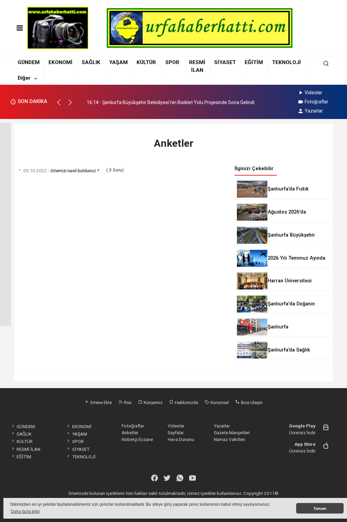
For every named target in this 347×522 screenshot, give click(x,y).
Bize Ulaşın (251, 402)
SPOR (172, 62)
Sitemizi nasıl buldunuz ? (61, 170)
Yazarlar (314, 111)
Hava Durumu (181, 439)
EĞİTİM (254, 62)
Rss (127, 402)
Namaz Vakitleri (229, 439)
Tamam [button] (319, 508)
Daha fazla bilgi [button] (25, 511)
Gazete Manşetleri (232, 432)
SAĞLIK (91, 62)
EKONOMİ (60, 62)
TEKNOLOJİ (286, 62)
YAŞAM (118, 62)
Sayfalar (176, 432)
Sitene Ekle (100, 402)
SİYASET (225, 62)
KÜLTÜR (146, 62)
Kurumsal (219, 402)
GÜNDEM (29, 62)
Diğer (24, 78)
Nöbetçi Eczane (137, 439)
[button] (61, 105)
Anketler (130, 432)
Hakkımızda (186, 402)
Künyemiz (153, 402)
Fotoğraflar (316, 101)
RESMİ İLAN (28, 449)
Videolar (313, 92)
